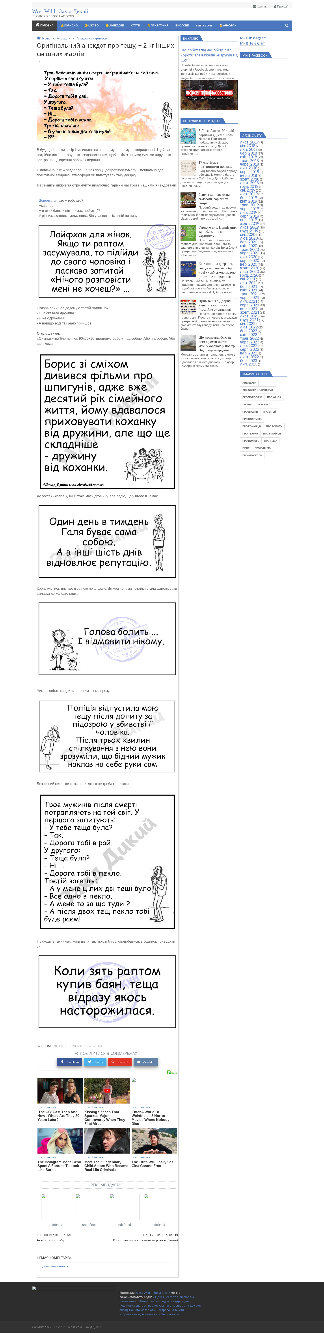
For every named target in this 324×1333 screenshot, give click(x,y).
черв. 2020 (249, 252)
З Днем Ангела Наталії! (216, 130)
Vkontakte (149, 1062)
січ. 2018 (247, 145)
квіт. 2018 (248, 156)
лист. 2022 (249, 356)
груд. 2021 (249, 319)
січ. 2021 (247, 278)
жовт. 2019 (249, 223)
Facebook (73, 1062)
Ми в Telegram (252, 43)
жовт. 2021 (249, 312)
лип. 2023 (248, 364)
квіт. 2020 (248, 245)
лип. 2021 (248, 301)
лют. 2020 (249, 238)
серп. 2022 (249, 349)
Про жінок (274, 397)
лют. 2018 (249, 149)
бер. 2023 (248, 360)
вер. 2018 (248, 175)
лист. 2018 (249, 182)
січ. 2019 (247, 190)
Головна (47, 25)
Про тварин (250, 433)
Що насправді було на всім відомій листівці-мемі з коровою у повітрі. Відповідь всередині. (217, 343)
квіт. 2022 (248, 334)
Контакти (263, 6)
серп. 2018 (249, 171)
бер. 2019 (248, 197)
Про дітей (269, 411)
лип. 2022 (248, 345)
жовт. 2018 (249, 179)
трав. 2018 (249, 160)
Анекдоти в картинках (87, 1045)
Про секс (263, 404)
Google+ (123, 1062)
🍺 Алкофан (227, 25)
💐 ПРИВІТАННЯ (157, 25)
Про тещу (270, 440)
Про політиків (252, 419)
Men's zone (204, 25)
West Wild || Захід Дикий (153, 1292)
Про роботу (274, 426)
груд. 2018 (249, 186)
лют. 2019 (249, 193)
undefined (55, 1225)
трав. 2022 (249, 338)
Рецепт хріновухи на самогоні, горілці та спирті (214, 198)
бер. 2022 (248, 330)
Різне (246, 448)
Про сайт (283, 6)
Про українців (272, 433)
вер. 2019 (248, 219)
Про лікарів (250, 411)
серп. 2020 (249, 260)
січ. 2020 (247, 234)
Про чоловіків (252, 397)
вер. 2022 (248, 352)
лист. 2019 (249, 227)
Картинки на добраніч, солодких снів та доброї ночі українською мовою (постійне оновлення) (217, 270)
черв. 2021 (249, 297)
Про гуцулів (263, 448)
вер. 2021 (248, 308)
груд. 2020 (249, 275)
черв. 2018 (249, 164)
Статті (135, 25)
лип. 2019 (248, 212)
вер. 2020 (248, 264)
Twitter (99, 1062)
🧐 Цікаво (92, 25)
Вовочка (45, 200)
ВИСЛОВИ (182, 25)
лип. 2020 (248, 256)
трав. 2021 (249, 293)
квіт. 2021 (248, 289)
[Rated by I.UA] (73, 1289)
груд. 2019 (249, 230)
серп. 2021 (249, 304)
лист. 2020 (249, 271)
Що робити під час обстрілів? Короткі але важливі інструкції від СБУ (209, 55)
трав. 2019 (249, 204)
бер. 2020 (248, 241)
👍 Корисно (69, 25)
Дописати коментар (56, 1266)
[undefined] (56, 1207)
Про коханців (251, 426)
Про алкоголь (252, 455)
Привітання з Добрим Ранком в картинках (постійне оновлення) (215, 305)
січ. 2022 (247, 323)
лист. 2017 (249, 142)
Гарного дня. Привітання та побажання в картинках (217, 231)
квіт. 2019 (248, 201)
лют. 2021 (249, 282)
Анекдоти (60, 1045)
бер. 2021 (248, 286)
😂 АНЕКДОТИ (115, 25)
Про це (246, 404)
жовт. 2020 (249, 267)
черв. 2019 (249, 208)
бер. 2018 (248, 153)
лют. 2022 (249, 326)
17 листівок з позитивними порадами (217, 164)
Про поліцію (250, 440)
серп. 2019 (249, 216)
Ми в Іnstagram (253, 37)
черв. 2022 (249, 341)
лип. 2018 (248, 167)
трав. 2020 (249, 249)
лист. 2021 (249, 315)
